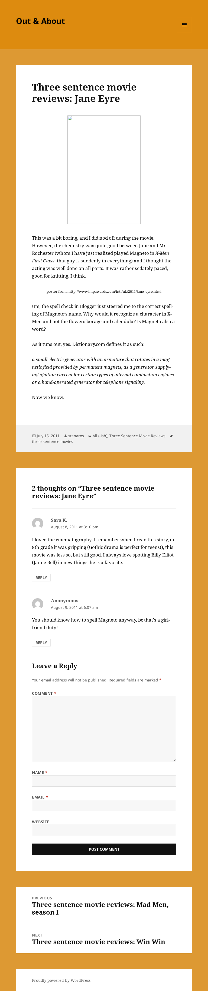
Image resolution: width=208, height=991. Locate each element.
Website (40, 821)
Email (40, 797)
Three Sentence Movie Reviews (137, 435)
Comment (44, 693)
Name (39, 772)
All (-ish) (100, 435)
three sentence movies (52, 441)
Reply (41, 577)
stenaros (76, 435)
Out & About (40, 20)
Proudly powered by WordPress (61, 980)
